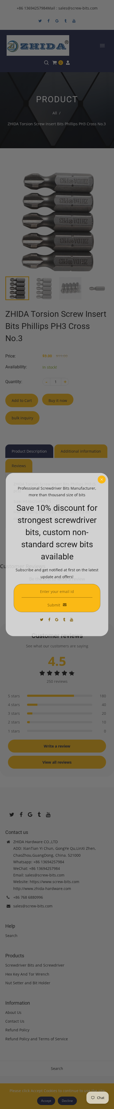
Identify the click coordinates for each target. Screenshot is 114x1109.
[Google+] (57, 619)
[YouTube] (72, 619)
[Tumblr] (64, 619)
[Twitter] (42, 619)
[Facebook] (49, 619)
